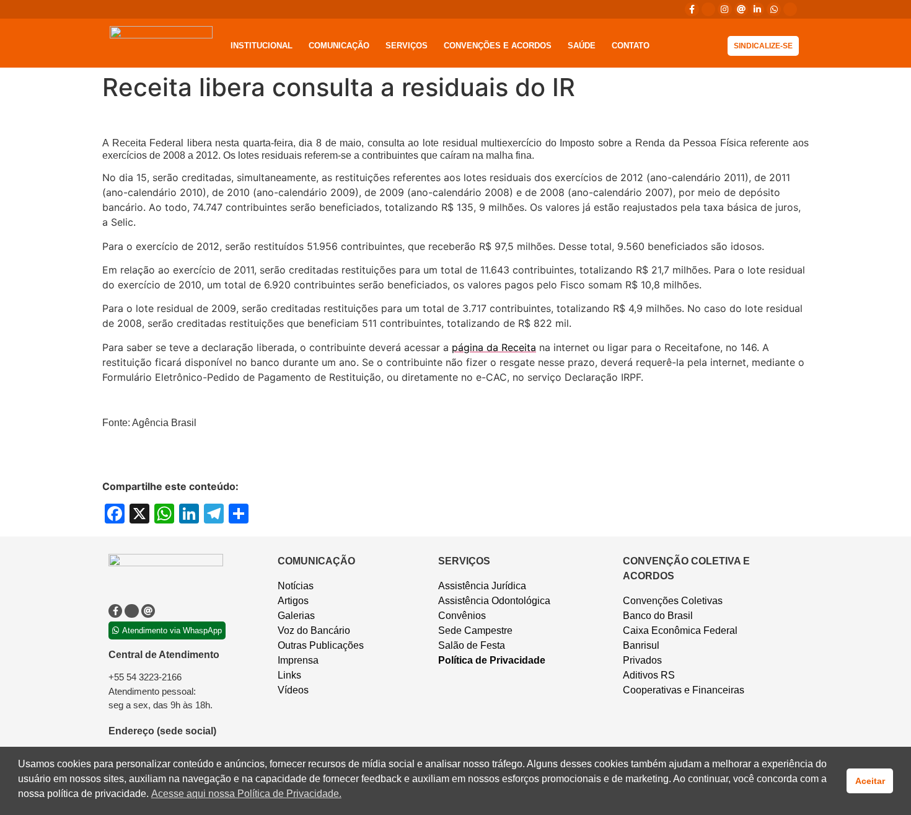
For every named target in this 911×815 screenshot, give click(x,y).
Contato (630, 45)
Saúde (582, 45)
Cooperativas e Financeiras (683, 690)
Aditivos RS (649, 675)
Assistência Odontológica (494, 600)
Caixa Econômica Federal (680, 630)
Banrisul (641, 645)
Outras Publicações (321, 645)
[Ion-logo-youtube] (790, 9)
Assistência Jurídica (482, 586)
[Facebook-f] (691, 9)
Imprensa (298, 660)
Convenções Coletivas (673, 600)
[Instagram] (724, 9)
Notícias (296, 586)
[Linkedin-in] (757, 9)
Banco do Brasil (658, 615)
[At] (741, 9)
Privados (642, 660)
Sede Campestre (475, 630)
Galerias (296, 615)
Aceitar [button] (870, 781)
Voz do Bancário (314, 630)
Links (289, 675)
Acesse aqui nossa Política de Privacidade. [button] (246, 793)
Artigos (293, 600)
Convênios (462, 615)
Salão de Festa (471, 645)
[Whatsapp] (773, 9)
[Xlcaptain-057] (708, 9)
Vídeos (293, 690)
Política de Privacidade (491, 660)
